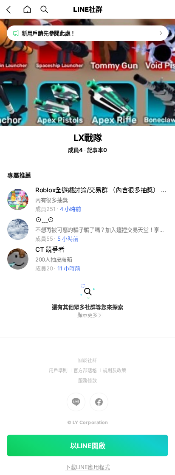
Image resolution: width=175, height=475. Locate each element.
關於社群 (87, 360)
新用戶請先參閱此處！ (49, 33)
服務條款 (87, 381)
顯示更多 (87, 315)
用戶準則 (61, 371)
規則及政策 (114, 371)
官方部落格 (88, 371)
